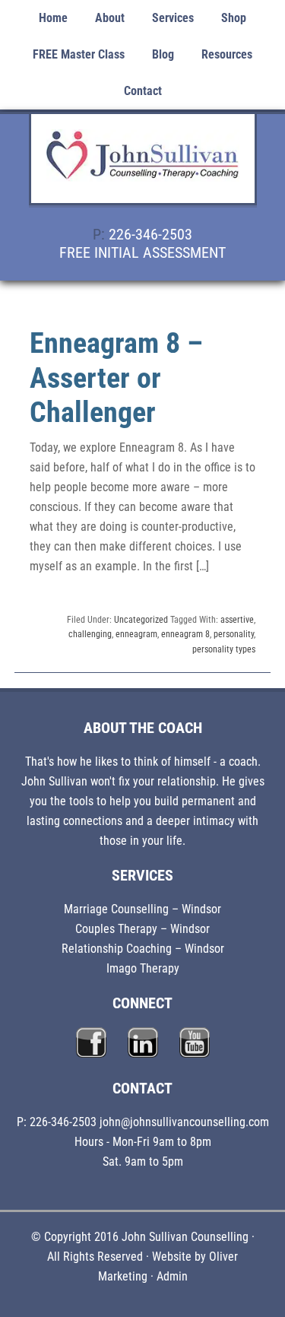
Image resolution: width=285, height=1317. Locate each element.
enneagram (136, 634)
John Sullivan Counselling (142, 167)
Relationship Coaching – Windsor (143, 948)
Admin (172, 1276)
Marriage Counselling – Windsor (142, 909)
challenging (90, 634)
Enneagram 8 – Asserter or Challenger (116, 377)
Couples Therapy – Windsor (142, 929)
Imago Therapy (142, 968)
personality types (223, 649)
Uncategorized (141, 619)
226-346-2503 (150, 234)
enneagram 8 (185, 634)
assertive (237, 619)
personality (234, 634)
